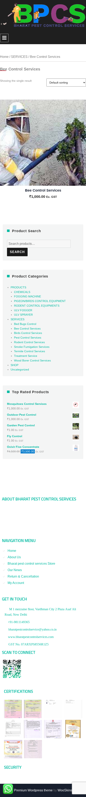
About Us (14, 557)
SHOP (14, 365)
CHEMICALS (22, 292)
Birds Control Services (28, 333)
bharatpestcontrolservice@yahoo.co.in (32, 629)
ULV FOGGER (23, 310)
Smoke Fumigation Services (31, 346)
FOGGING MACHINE (27, 296)
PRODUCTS (18, 287)
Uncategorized (20, 369)
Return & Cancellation (23, 576)
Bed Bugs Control (25, 324)
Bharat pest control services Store (31, 563)
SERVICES (19, 56)
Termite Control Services (29, 351)
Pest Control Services (27, 337)
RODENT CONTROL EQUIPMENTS (36, 305)
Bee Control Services (27, 328)
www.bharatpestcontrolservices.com (31, 636)
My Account (16, 583)
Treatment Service (25, 355)
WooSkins (65, 790)
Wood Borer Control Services (32, 360)
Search (17, 252)
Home (4, 56)
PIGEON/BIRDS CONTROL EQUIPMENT (40, 301)
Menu (4, 38)
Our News (15, 570)
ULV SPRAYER (23, 314)
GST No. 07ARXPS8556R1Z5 (28, 644)
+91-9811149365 (19, 622)
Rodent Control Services (29, 342)
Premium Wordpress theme (33, 790)
